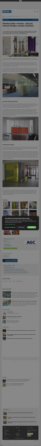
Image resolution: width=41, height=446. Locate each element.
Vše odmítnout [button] (21, 227)
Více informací (19, 222)
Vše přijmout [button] (31, 227)
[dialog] (20, 223)
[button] (20, 224)
